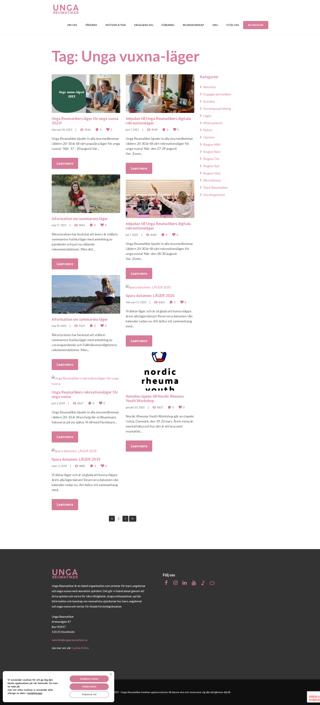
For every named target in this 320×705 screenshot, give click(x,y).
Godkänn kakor (89, 679)
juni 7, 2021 (132, 129)
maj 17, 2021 (59, 225)
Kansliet (209, 101)
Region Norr (212, 152)
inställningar (34, 693)
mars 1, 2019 (59, 466)
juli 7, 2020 (132, 234)
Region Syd (211, 166)
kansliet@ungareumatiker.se (69, 640)
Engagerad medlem (217, 94)
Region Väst (212, 173)
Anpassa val (89, 694)
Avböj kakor (89, 686)
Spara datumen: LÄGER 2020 (150, 295)
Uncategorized (214, 195)
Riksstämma (212, 180)
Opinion (209, 137)
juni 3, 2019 (58, 403)
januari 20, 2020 (135, 407)
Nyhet (207, 130)
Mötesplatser (213, 123)
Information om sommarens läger (80, 218)
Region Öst (211, 159)
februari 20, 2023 (62, 129)
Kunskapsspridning (217, 108)
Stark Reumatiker (215, 187)
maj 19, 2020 (59, 325)
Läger (207, 116)
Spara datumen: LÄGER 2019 (76, 459)
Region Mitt (212, 144)
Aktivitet (209, 87)
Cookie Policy (80, 648)
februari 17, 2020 (136, 302)
